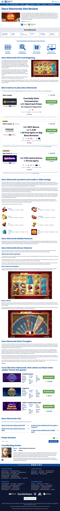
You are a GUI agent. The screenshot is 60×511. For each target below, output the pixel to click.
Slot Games (41, 470)
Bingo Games (34, 472)
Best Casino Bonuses (15, 470)
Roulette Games (49, 472)
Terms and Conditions (35, 486)
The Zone (44, 4)
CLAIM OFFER (51, 102)
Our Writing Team (34, 485)
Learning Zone (51, 4)
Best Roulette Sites (5, 476)
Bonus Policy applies (48, 146)
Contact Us (42, 485)
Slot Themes (13, 483)
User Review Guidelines (44, 489)
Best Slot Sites (14, 472)
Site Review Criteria (35, 488)
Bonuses (32, 4)
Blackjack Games (34, 473)
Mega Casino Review (6, 488)
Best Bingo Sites (15, 473)
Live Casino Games (50, 470)
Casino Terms (21, 483)
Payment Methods (5, 483)
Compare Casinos (14, 4)
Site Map (53, 489)
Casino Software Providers (15, 485)
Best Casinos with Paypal (16, 478)
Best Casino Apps (5, 472)
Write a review (53, 441)
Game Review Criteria (45, 488)
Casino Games (34, 470)
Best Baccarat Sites (6, 475)
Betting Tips (25, 478)
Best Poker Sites (14, 475)
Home (7, 4)
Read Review (51, 104)
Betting (38, 4)
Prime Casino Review (14, 489)
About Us (56, 1)
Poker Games (41, 472)
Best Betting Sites (22, 472)
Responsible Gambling (46, 486)
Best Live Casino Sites (6, 473)
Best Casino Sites (5, 470)
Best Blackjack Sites (15, 476)
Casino (22, 4)
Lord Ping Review (5, 489)
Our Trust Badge (34, 489)
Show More (29, 114)
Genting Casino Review (6, 486)
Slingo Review (16, 486)
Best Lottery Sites (5, 478)
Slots (27, 4)
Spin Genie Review (16, 488)
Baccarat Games (43, 473)
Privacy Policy (49, 485)
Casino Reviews (5, 485)
